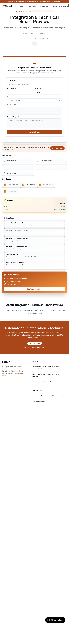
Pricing (54, 6)
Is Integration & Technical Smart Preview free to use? (45, 375)
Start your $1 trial (33, 289)
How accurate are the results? (42, 382)
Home (19, 39)
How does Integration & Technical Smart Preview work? (45, 368)
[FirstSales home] (9, 6)
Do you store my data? (39, 401)
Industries (32, 6)
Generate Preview (34, 132)
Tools (24, 39)
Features (22, 6)
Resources (44, 6)
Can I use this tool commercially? (43, 396)
